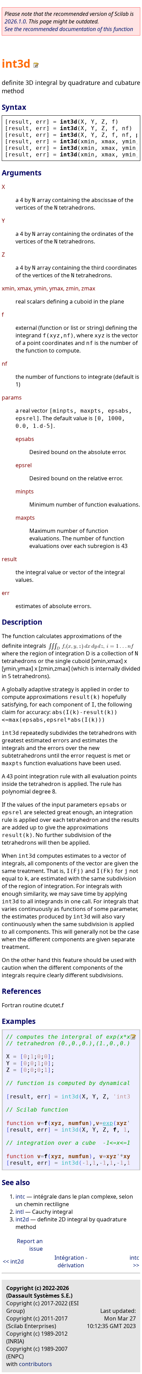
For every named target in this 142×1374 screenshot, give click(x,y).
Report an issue (30, 1244)
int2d (22, 1219)
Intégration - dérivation (70, 1261)
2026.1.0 (15, 21)
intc (20, 1196)
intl (20, 1212)
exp (108, 1123)
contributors (35, 1364)
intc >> (134, 1261)
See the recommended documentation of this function (68, 29)
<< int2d (13, 1261)
